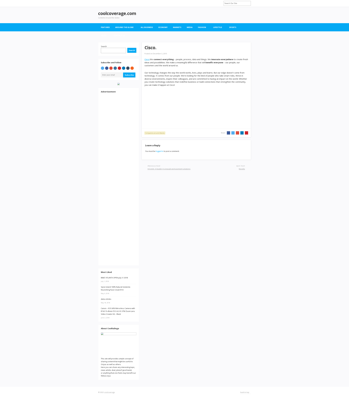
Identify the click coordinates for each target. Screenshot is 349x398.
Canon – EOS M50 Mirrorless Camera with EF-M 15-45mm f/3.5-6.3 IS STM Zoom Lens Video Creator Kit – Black (118, 311)
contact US (119, 35)
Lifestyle (217, 27)
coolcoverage (109, 392)
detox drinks (106, 299)
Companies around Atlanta (155, 133)
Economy (163, 27)
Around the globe (124, 27)
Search (104, 46)
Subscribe (129, 75)
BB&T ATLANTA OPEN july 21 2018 (114, 277)
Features (105, 27)
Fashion (202, 27)
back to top (245, 392)
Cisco (147, 59)
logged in (159, 151)
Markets (177, 27)
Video (103, 35)
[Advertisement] (201, 15)
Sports (232, 27)
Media (189, 27)
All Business (147, 27)
